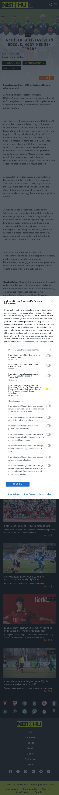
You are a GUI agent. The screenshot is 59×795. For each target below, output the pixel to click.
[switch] (48, 355)
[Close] (53, 301)
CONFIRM (17, 484)
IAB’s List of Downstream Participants (33, 341)
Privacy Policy (45, 494)
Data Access (29, 494)
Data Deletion (14, 494)
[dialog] (29, 397)
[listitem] (29, 349)
